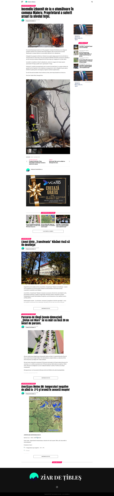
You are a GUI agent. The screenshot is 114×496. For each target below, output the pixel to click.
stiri (32, 157)
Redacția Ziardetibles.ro (31, 20)
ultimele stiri (37, 157)
